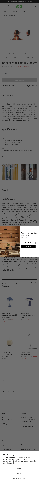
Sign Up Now (28, 246)
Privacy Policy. (11, 463)
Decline (19, 473)
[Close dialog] (38, 227)
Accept (19, 468)
